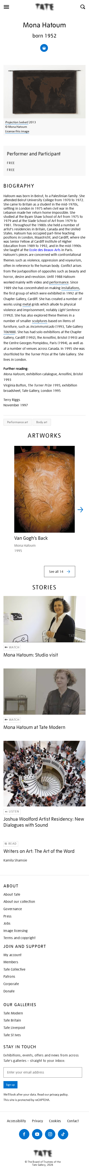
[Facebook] (24, 1134)
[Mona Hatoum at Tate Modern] (44, 691)
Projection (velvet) (16, 122)
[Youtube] (37, 1134)
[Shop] (44, 48)
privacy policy (59, 1094)
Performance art (17, 422)
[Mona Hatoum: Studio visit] (44, 619)
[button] (82, 6)
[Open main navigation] (17, 7)
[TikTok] (63, 1134)
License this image (17, 131)
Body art (41, 422)
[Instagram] (50, 1134)
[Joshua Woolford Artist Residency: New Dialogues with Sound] (44, 773)
